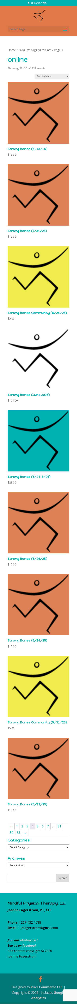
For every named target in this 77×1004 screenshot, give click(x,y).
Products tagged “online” (34, 50)
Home (12, 50)
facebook (29, 945)
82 (11, 832)
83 (18, 832)
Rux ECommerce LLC (47, 987)
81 (59, 826)
